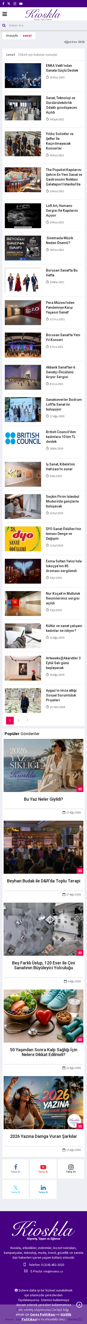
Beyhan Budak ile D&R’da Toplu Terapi (43, 880)
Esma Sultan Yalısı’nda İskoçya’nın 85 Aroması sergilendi (64, 566)
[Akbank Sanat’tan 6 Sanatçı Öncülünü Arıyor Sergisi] (23, 377)
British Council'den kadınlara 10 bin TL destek (61, 437)
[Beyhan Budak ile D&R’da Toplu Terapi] (43, 847)
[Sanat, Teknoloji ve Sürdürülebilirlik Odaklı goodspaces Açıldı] (23, 107)
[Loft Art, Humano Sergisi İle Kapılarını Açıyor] (23, 215)
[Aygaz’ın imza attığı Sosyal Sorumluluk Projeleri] (23, 700)
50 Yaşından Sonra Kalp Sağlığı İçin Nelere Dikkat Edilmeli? (43, 1052)
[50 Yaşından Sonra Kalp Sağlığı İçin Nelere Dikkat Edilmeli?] (43, 1015)
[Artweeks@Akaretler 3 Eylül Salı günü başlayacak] (23, 668)
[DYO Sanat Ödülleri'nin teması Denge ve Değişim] (23, 538)
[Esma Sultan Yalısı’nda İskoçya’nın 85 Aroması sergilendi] (23, 571)
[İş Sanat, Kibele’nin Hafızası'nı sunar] (23, 474)
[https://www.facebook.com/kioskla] (3, 4)
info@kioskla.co (53, 1271)
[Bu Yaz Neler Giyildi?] (43, 765)
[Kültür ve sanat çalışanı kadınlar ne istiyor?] (23, 635)
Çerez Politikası (42, 1314)
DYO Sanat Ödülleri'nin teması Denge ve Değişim (63, 533)
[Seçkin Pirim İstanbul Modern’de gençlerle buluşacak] (23, 506)
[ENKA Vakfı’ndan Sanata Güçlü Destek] (23, 75)
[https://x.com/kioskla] (8, 4)
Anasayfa (12, 36)
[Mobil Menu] (4, 14)
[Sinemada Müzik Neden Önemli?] (23, 248)
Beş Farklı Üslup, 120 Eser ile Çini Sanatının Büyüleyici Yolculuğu (43, 965)
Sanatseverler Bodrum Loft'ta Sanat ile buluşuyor (64, 404)
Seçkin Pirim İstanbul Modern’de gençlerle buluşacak (62, 501)
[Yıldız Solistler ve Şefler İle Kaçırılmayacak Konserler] (23, 143)
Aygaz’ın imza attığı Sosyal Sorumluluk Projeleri (61, 695)
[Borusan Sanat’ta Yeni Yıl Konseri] (23, 344)
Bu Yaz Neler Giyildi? (43, 799)
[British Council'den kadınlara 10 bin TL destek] (23, 441)
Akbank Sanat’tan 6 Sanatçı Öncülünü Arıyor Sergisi (60, 372)
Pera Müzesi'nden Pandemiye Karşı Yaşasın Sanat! (60, 307)
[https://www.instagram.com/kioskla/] (15, 4)
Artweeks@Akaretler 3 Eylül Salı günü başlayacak (63, 663)
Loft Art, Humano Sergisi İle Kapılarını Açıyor (62, 210)
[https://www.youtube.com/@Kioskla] (20, 4)
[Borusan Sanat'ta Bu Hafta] (23, 280)
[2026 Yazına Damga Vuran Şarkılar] (43, 1102)
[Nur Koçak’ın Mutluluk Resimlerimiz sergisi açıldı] (23, 603)
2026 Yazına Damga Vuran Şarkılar (43, 1136)
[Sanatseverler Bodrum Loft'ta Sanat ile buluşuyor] (23, 409)
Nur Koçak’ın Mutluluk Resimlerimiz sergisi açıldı (63, 598)
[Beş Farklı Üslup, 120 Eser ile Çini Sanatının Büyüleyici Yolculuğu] (43, 929)
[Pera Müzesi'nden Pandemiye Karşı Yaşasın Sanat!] (23, 312)
